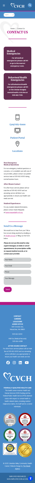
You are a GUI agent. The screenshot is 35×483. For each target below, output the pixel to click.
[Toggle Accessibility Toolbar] (30, 478)
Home (12, 28)
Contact (17, 316)
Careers (17, 319)
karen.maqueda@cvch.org (14, 212)
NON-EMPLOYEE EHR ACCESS (17, 479)
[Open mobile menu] (4, 5)
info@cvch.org (10, 236)
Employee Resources (17, 476)
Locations (17, 321)
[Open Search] (30, 5)
